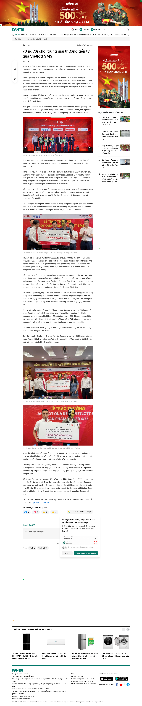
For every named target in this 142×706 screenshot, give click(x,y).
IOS (106, 679)
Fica (76, 29)
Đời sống (26, 45)
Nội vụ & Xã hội (99, 29)
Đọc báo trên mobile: (109, 674)
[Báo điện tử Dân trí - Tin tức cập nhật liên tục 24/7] (18, 29)
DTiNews (86, 29)
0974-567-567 (29, 696)
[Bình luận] (14, 64)
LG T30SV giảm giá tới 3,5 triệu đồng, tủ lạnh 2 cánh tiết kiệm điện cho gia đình (85, 656)
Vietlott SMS (42, 548)
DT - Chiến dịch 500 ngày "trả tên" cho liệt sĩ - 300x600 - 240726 (114, 48)
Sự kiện (18, 39)
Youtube (121, 684)
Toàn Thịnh (26, 61)
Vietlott (32, 548)
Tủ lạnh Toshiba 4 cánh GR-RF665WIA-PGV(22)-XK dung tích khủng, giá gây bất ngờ (26, 656)
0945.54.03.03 (89, 679)
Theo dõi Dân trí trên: (106, 685)
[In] (14, 79)
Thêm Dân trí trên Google (82, 512)
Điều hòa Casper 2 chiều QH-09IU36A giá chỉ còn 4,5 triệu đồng (54, 656)
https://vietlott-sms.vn (40, 502)
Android (121, 679)
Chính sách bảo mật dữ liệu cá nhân (83, 684)
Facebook (117, 684)
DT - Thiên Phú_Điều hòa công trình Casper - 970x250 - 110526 (71, 596)
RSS (72, 674)
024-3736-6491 (25, 689)
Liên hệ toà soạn (77, 676)
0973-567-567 (45, 689)
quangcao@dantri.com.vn (84, 681)
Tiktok (124, 684)
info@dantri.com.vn (23, 699)
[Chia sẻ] (14, 69)
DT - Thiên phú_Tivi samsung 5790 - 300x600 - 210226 (114, 189)
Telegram (128, 684)
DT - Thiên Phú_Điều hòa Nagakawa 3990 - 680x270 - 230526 (58, 553)
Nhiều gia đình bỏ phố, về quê (36, 39)
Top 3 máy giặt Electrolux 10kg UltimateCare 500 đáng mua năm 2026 (115, 656)
